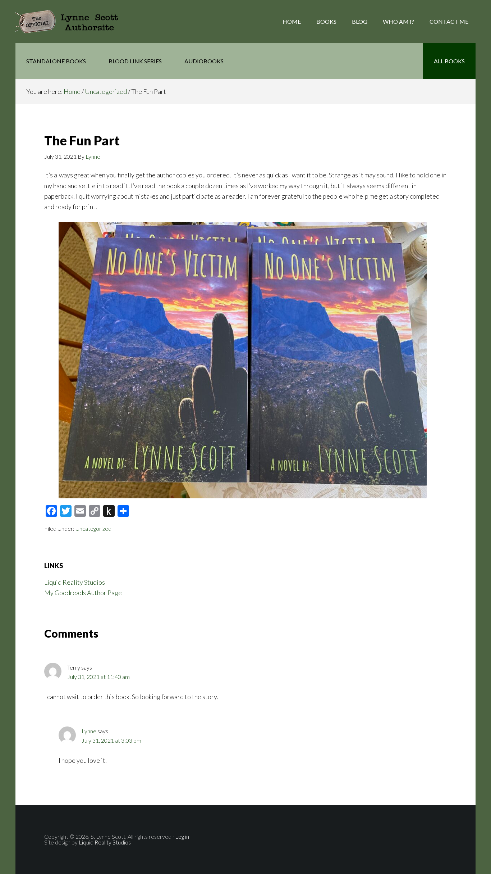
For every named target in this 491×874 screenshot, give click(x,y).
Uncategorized (93, 528)
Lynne (89, 731)
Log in (182, 836)
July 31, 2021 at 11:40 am (98, 676)
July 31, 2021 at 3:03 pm (111, 740)
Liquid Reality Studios (74, 582)
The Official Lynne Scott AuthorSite (72, 21)
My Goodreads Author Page (83, 593)
